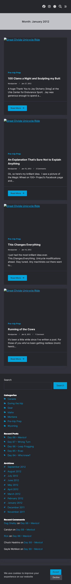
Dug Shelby (10, 523)
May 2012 (13, 484)
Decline (56, 577)
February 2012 (15, 498)
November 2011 (16, 511)
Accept (56, 572)
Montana (12, 416)
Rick (6, 536)
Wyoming (13, 425)
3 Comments (41, 169)
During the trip (15, 403)
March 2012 (14, 493)
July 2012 (13, 475)
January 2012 (15, 502)
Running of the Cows (21, 329)
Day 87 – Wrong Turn (19, 441)
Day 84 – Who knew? (19, 455)
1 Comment (39, 334)
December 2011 (16, 507)
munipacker (12, 84)
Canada (12, 398)
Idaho (11, 412)
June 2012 (13, 480)
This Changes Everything (24, 244)
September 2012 (17, 466)
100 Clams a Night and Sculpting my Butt (34, 78)
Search (8, 380)
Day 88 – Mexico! (17, 437)
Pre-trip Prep (14, 72)
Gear (10, 407)
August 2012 (14, 471)
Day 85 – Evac (15, 450)
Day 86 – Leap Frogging (21, 446)
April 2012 (13, 489)
